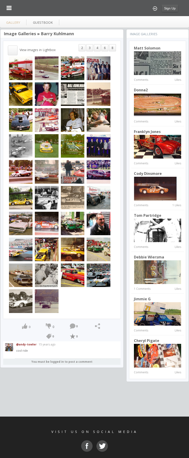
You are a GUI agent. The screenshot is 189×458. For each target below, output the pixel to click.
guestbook (43, 22)
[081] (72, 275)
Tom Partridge (147, 215)
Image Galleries (20, 33)
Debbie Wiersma (149, 257)
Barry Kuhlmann (57, 33)
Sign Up (170, 8)
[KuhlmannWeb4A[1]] (98, 223)
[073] (20, 249)
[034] (72, 120)
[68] (46, 68)
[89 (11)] (46, 249)
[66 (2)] (46, 301)
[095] (20, 301)
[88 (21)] (98, 249)
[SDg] (98, 120)
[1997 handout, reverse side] (72, 94)
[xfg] (46, 172)
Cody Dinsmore (148, 173)
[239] (20, 120)
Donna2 (141, 90)
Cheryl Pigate (146, 340)
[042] (98, 172)
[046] (72, 197)
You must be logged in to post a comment (61, 362)
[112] (20, 68)
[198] (72, 68)
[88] (98, 68)
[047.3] (20, 223)
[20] (98, 94)
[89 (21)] (46, 275)
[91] (98, 146)
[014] (20, 94)
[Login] (155, 8)
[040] (46, 146)
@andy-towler (26, 344)
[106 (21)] (98, 275)
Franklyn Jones (147, 131)
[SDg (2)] (72, 146)
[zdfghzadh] (20, 197)
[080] (20, 275)
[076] (72, 249)
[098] (46, 223)
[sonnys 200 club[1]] (72, 172)
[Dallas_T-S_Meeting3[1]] (46, 197)
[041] (20, 172)
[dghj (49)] (98, 197)
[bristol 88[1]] (20, 146)
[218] (46, 94)
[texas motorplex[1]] (46, 120)
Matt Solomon (147, 48)
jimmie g (142, 298)
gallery (13, 22)
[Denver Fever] (72, 223)
